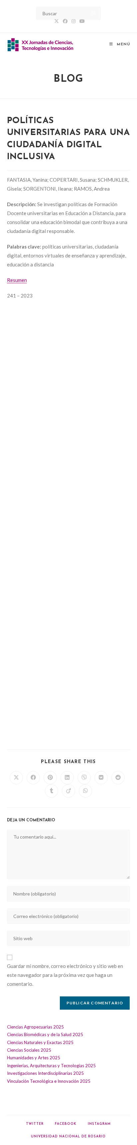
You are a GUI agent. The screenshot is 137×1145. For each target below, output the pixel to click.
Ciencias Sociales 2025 (29, 1050)
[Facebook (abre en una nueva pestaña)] (65, 21)
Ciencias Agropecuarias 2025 (35, 1027)
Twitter (35, 1124)
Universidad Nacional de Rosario (68, 1136)
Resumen (17, 280)
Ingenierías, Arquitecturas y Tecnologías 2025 (51, 1065)
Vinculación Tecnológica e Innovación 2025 (48, 1081)
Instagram (99, 1124)
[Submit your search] (94, 12)
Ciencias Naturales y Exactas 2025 (40, 1042)
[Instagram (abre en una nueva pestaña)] (73, 21)
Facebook (65, 1124)
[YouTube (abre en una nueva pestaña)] (81, 21)
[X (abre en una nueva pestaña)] (56, 21)
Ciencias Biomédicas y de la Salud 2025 (45, 1034)
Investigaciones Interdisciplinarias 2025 (45, 1073)
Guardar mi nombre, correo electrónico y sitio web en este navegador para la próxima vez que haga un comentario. (65, 975)
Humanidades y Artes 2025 (33, 1057)
